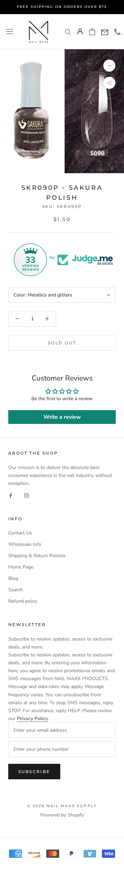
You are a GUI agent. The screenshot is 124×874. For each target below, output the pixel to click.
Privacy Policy (32, 718)
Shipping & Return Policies (36, 555)
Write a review (62, 417)
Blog (13, 578)
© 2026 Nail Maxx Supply (62, 805)
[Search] (68, 31)
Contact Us (20, 533)
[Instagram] (26, 495)
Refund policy (23, 601)
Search (15, 589)
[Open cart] (92, 31)
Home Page (20, 567)
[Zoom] (109, 66)
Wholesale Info (24, 544)
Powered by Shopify (62, 815)
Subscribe (34, 771)
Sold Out (62, 342)
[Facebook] (10, 495)
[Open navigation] (9, 31)
